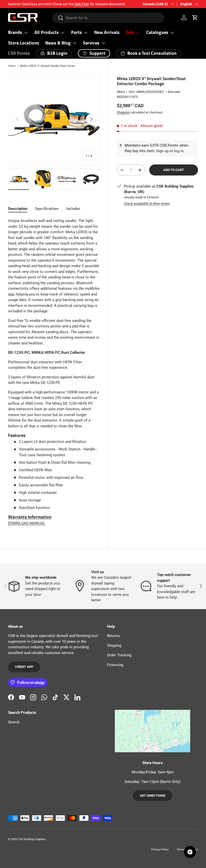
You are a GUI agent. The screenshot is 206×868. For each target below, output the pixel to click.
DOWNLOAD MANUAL (26, 523)
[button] (194, 17)
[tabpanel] (54, 372)
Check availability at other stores (147, 203)
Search (14, 722)
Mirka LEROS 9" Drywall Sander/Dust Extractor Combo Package (48, 66)
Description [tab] (17, 208)
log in (178, 151)
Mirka (121, 92)
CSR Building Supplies (31, 839)
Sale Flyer (81, 4)
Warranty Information (30, 516)
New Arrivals (107, 32)
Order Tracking (119, 655)
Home (12, 66)
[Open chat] (190, 852)
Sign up (162, 151)
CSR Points (19, 53)
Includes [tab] (73, 208)
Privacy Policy (160, 849)
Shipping (123, 112)
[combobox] (108, 18)
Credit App (24, 667)
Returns (113, 635)
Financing (115, 665)
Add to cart (173, 170)
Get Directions (152, 795)
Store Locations (23, 42)
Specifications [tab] (47, 208)
